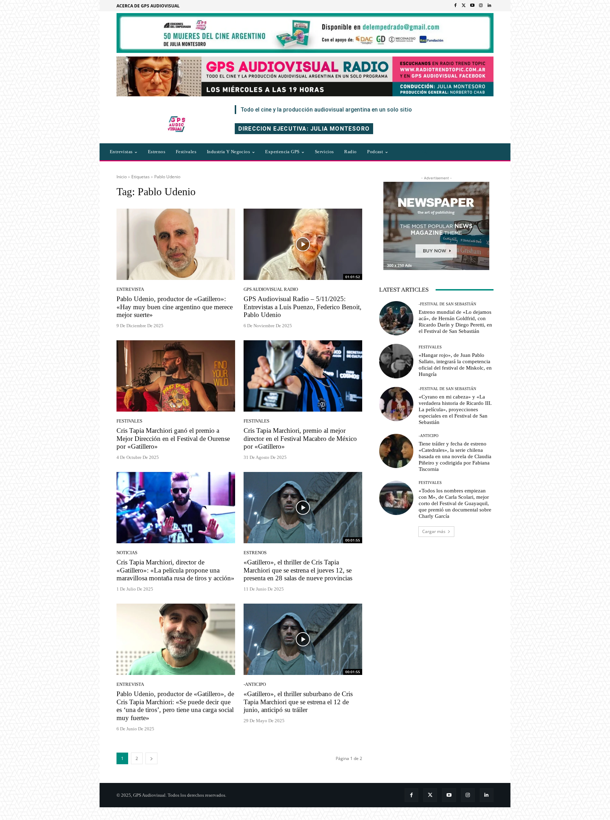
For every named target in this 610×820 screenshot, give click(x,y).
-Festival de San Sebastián (447, 304)
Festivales (129, 421)
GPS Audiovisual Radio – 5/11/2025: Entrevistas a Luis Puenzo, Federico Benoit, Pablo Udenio (302, 307)
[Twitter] (464, 5)
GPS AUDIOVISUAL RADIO (271, 289)
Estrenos (255, 552)
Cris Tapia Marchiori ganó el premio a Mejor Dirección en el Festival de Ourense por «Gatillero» (173, 438)
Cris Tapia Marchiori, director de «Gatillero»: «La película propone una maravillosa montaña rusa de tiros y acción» (175, 570)
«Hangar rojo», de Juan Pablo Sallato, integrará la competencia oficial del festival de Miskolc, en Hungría (455, 364)
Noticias (126, 552)
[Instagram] (481, 5)
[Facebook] (455, 5)
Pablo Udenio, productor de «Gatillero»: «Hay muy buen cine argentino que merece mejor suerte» (174, 307)
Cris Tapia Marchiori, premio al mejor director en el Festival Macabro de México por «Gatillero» (300, 438)
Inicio (121, 177)
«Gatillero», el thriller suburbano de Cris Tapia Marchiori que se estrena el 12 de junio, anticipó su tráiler (298, 702)
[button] (424, 151)
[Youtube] (472, 5)
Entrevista (130, 289)
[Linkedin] (489, 5)
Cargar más (433, 531)
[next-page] (151, 758)
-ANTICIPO (255, 684)
